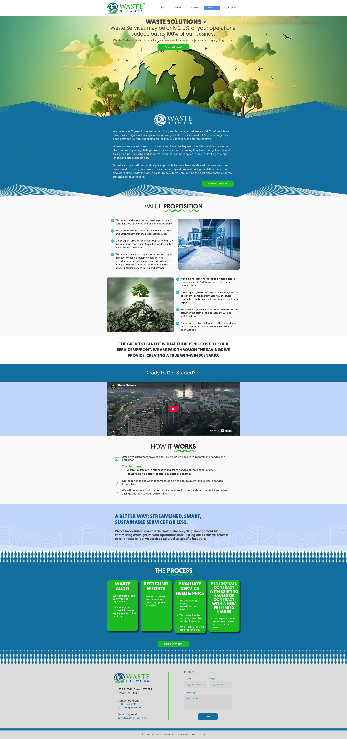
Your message (190, 693)
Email (187, 679)
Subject (213, 679)
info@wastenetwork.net (133, 718)
